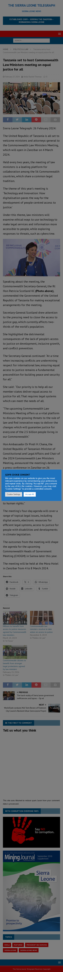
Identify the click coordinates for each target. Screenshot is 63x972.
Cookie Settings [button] (13, 494)
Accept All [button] (29, 494)
